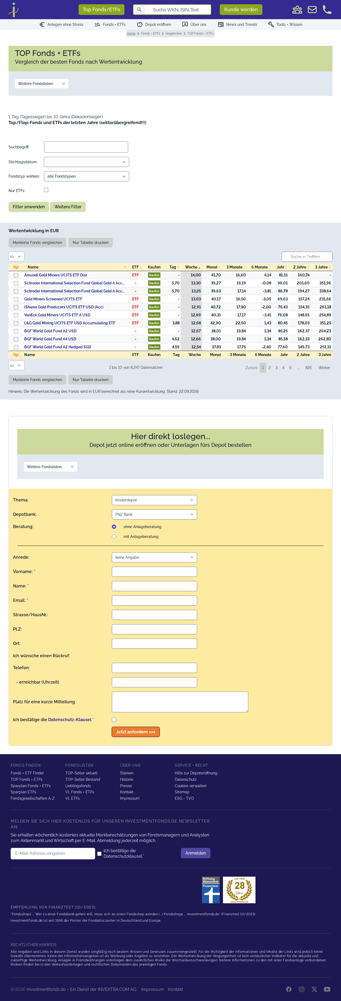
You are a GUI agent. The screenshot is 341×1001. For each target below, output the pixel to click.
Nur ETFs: (17, 191)
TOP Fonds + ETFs (26, 779)
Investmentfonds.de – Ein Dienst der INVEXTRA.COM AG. (82, 989)
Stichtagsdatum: (23, 162)
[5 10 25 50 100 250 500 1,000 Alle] (18, 256)
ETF (135, 267)
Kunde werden (241, 9)
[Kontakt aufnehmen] (327, 9)
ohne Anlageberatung (142, 527)
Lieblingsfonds (78, 786)
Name (33, 267)
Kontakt (126, 792)
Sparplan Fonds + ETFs (31, 786)
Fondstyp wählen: (24, 176)
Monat (211, 267)
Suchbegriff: (19, 147)
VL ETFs (72, 798)
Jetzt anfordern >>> (135, 731)
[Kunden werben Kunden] (297, 9)
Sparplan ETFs (23, 792)
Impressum (130, 798)
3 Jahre (321, 267)
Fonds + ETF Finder (27, 773)
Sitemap (182, 792)
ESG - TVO (184, 798)
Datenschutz (186, 779)
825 (308, 368)
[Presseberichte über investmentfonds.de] (212, 890)
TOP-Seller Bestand (82, 779)
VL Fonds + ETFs (79, 792)
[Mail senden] (312, 9)
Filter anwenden (29, 206)
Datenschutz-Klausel (69, 719)
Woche (191, 267)
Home (131, 33)
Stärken (126, 773)
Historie (126, 779)
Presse (126, 786)
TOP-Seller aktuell (81, 773)
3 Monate (234, 267)
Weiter (324, 368)
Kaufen (154, 275)
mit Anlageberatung (141, 536)
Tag (172, 267)
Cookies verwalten (190, 786)
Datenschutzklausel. (123, 856)
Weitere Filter (68, 206)
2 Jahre (299, 267)
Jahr (280, 267)
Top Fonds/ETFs (101, 9)
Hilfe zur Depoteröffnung (196, 773)
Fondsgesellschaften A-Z (33, 798)
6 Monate (259, 267)
